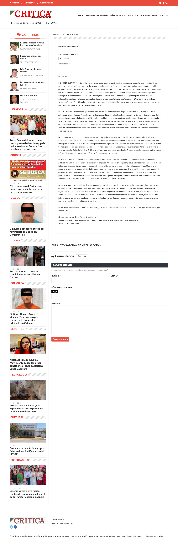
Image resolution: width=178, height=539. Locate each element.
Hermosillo (92, 15)
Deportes (145, 15)
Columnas (30, 35)
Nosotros (14, 3)
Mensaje (55, 303)
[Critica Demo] (31, 16)
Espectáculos (160, 15)
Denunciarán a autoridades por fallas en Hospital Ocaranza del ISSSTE (27, 451)
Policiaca (133, 15)
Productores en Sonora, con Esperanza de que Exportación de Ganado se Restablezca (26, 408)
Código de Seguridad (62, 287)
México (114, 15)
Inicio (81, 15)
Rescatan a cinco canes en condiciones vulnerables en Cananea (25, 274)
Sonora (104, 15)
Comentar (81, 256)
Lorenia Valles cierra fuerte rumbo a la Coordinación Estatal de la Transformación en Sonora (27, 494)
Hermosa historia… (29, 96)
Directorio (29, 3)
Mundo (122, 15)
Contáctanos (46, 3)
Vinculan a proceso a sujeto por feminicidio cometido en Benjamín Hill (27, 232)
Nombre (56, 275)
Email (114, 275)
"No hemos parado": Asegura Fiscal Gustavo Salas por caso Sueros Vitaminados (26, 189)
